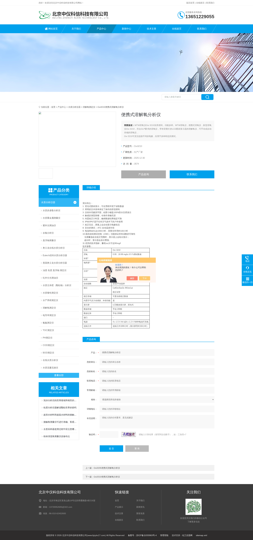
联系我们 (210, 3)
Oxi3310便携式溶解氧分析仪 (107, 477)
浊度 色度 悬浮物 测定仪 (54, 270)
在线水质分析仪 (50, 360)
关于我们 (76, 28)
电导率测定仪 (49, 315)
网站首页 (53, 28)
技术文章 (151, 28)
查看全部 (59, 375)
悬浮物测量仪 (49, 240)
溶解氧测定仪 (89, 107)
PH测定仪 (47, 337)
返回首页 (190, 3)
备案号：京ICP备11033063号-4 (142, 535)
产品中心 (101, 28)
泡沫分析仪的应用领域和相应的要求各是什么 (60, 400)
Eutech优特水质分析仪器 (55, 255)
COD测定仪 (48, 345)
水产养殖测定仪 (50, 300)
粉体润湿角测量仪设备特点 (56, 436)
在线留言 (200, 3)
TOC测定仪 (48, 330)
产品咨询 (143, 174)
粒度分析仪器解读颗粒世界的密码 (59, 407)
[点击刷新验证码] (128, 434)
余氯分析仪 (48, 233)
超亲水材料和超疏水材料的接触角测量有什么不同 (60, 414)
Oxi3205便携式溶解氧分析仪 (107, 468)
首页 (53, 107)
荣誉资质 (140, 513)
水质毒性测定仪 (50, 293)
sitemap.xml (201, 535)
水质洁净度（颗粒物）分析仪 (57, 285)
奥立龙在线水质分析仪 (54, 248)
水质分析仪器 (74, 107)
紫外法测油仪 (49, 225)
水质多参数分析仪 (51, 210)
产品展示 (119, 507)
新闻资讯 (140, 507)
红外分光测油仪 (50, 278)
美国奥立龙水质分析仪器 (55, 263)
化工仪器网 (187, 535)
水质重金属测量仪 (51, 218)
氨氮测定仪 (48, 322)
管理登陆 (164, 535)
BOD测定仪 (48, 352)
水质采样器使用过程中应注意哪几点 (60, 429)
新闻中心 (126, 28)
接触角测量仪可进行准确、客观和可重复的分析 (60, 422)
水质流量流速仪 (50, 367)
